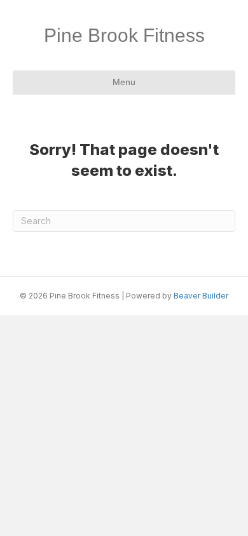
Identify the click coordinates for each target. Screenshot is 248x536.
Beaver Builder (201, 295)
